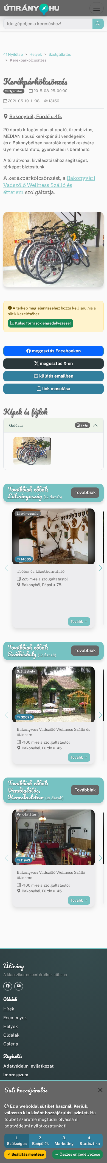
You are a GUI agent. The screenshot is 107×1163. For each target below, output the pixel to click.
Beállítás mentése (27, 1154)
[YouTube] (18, 986)
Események (15, 1017)
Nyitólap (15, 54)
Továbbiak (85, 492)
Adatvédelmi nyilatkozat (28, 1066)
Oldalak (11, 1035)
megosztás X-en (56, 363)
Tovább (77, 621)
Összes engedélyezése (79, 1154)
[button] (32, 451)
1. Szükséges (17, 1141)
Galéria (10, 1044)
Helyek (35, 54)
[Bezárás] (100, 1090)
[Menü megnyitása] (96, 8)
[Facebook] (7, 986)
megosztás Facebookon (56, 350)
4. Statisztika (90, 1141)
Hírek (8, 1009)
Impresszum (15, 1074)
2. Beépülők (40, 1141)
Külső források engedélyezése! (42, 323)
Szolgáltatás (60, 54)
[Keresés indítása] (98, 24)
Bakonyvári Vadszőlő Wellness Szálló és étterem (49, 185)
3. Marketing (64, 1141)
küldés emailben (55, 376)
